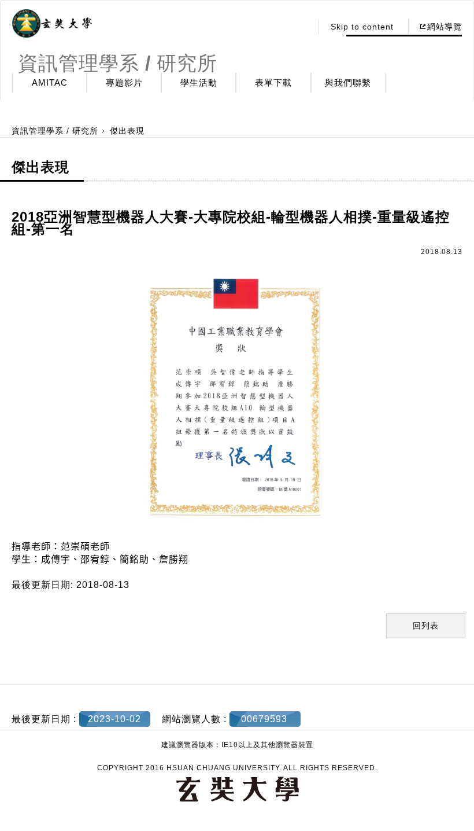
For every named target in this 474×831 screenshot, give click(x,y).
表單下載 (273, 82)
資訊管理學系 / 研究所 (55, 130)
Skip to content (362, 26)
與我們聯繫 (348, 82)
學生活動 (198, 82)
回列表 (426, 625)
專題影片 (124, 82)
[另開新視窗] (52, 23)
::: (299, 26)
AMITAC (50, 82)
